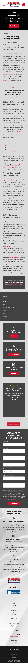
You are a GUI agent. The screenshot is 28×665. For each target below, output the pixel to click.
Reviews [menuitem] (5, 316)
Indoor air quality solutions (11, 151)
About (14, 603)
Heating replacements (10, 148)
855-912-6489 (14, 587)
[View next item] (15, 419)
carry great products (14, 165)
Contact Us (14, 606)
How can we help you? (8, 482)
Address (5, 468)
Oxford (10, 198)
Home (14, 601)
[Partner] (15, 6)
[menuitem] (14, 652)
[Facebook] (12, 642)
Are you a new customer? (8, 475)
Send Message (14, 503)
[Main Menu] (4, 5)
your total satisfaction (16, 131)
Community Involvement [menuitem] (8, 307)
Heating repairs (8, 146)
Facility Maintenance (14, 608)
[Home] (13, 3)
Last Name (5, 448)
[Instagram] (16, 642)
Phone (4, 455)
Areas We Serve (14, 610)
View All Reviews (14, 424)
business (17, 108)
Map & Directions (14, 626)
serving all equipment (14, 257)
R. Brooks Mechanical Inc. (10, 247)
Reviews (14, 614)
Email (4, 462)
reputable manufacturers (9, 167)
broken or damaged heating (10, 53)
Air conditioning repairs (10, 141)
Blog (14, 612)
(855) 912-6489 (19, 94)
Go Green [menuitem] (5, 301)
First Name (5, 441)
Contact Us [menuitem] (5, 310)
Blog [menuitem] (4, 304)
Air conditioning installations (11, 144)
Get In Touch (14, 26)
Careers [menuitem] (4, 313)
